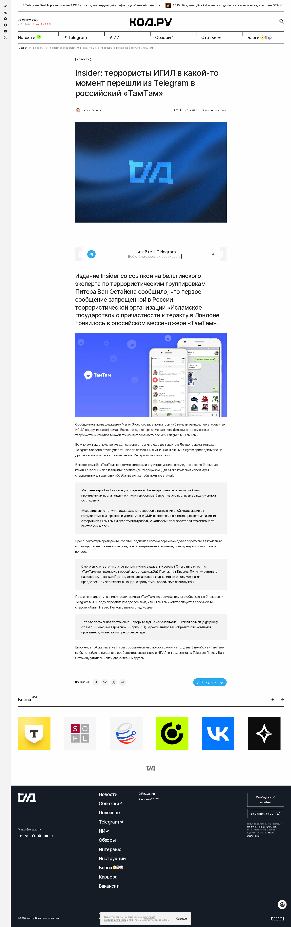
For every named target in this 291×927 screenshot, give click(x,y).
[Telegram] (96, 682)
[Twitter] (113, 682)
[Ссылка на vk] (5, 12)
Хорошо (181, 918)
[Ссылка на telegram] (5, 6)
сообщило (152, 291)
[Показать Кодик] (282, 904)
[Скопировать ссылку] (122, 682)
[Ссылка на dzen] (5, 25)
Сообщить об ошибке (265, 800)
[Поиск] (282, 21)
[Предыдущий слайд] (273, 699)
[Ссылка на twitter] (5, 37)
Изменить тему (262, 813)
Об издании (147, 793)
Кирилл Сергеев (92, 110)
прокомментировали (131, 465)
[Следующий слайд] (282, 699)
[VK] (104, 682)
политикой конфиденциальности (262, 827)
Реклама (147, 799)
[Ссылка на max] (5, 18)
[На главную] (151, 22)
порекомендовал (173, 541)
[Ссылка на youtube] (5, 31)
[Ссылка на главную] (27, 797)
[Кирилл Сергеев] (78, 110)
